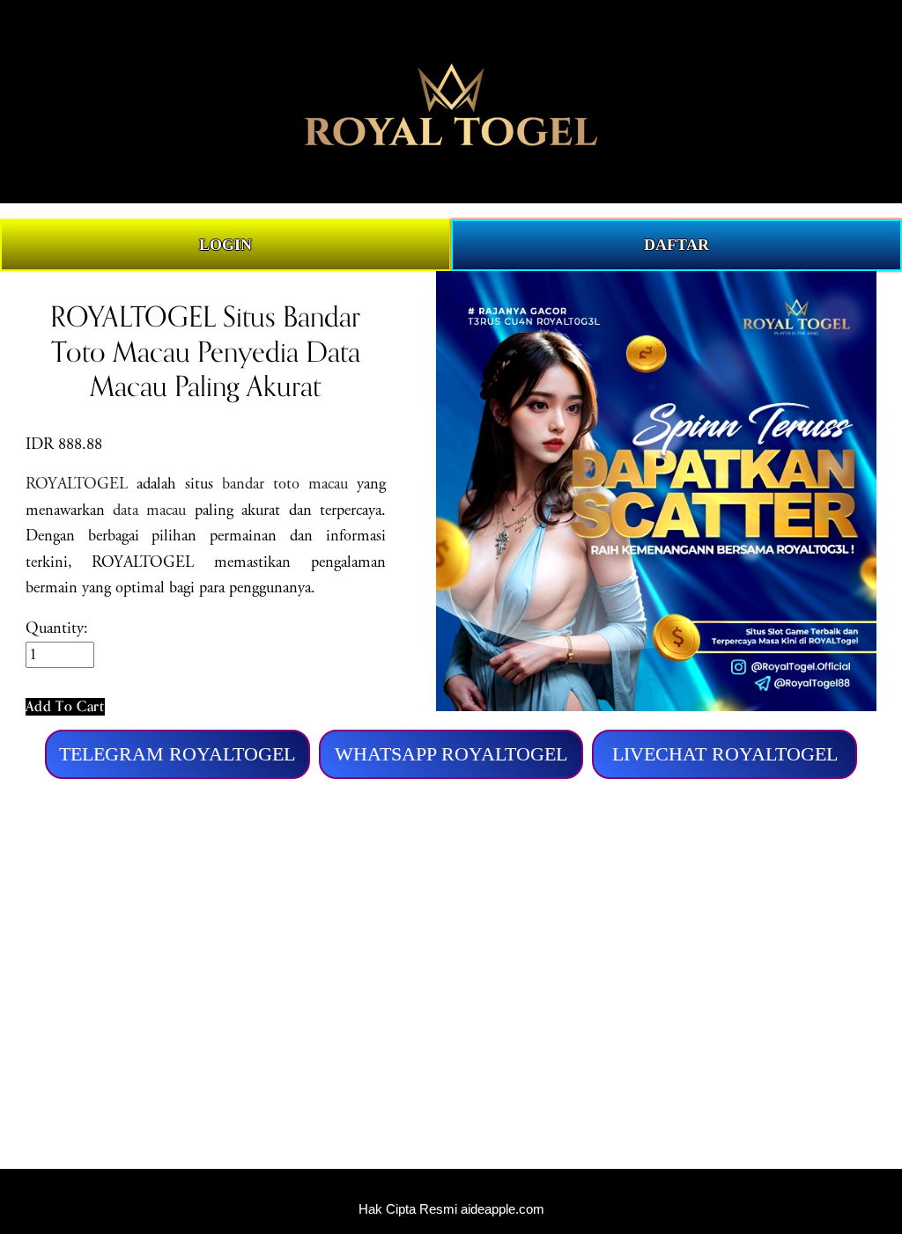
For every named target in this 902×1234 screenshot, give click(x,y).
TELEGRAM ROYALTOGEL (177, 754)
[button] (65, 706)
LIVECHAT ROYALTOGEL (725, 754)
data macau (149, 510)
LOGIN (225, 244)
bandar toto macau (285, 484)
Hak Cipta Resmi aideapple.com (451, 1209)
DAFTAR (676, 244)
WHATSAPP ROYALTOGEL (451, 754)
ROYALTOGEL (77, 484)
